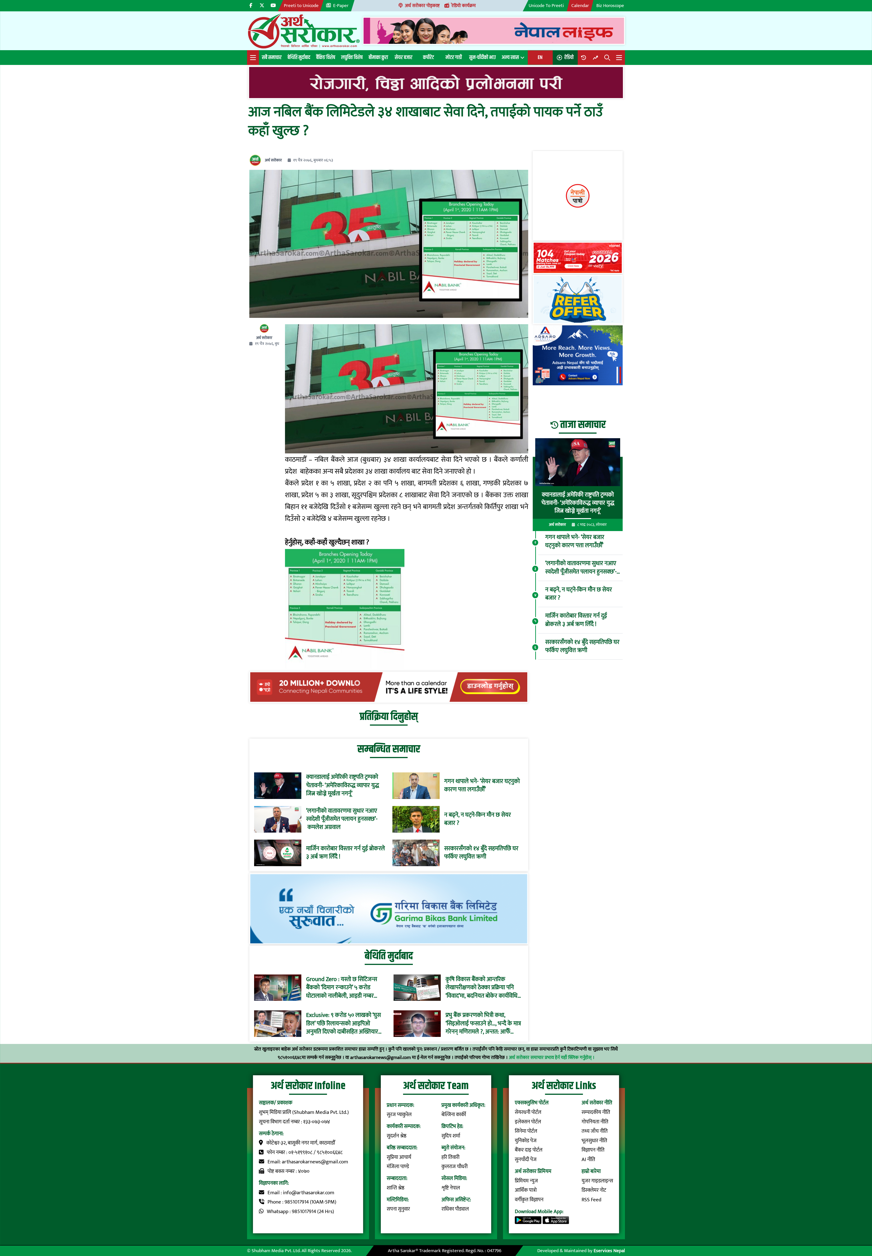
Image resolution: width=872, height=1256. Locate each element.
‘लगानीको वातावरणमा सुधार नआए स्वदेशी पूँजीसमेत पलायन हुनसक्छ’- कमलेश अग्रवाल (341, 819)
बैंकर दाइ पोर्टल (529, 1150)
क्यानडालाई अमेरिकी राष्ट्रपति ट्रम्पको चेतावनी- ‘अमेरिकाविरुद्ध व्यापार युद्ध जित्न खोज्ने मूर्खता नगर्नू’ (342, 785)
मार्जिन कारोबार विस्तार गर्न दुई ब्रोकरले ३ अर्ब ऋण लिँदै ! (345, 853)
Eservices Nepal (609, 1251)
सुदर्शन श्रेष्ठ (396, 1136)
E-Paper (341, 6)
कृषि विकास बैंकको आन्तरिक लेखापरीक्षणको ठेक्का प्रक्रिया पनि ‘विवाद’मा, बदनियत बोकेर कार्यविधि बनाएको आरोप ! (482, 987)
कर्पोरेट (428, 57)
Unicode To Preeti (546, 6)
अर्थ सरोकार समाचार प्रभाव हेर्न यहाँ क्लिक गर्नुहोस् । (552, 1057)
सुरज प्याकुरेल (399, 1114)
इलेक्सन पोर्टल (528, 1122)
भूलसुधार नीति (594, 1140)
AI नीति (588, 1159)
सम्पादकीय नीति (596, 1112)
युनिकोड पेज (526, 1140)
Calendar (580, 6)
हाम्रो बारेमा (591, 1171)
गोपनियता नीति (595, 1122)
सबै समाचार (272, 57)
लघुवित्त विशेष (352, 57)
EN (540, 57)
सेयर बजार (403, 57)
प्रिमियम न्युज (526, 1181)
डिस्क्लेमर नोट (594, 1190)
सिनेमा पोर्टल (526, 1131)
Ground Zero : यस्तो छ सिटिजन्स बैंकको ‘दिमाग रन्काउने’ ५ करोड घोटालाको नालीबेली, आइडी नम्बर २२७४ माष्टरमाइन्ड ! (341, 987)
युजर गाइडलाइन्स (597, 1181)
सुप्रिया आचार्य (399, 1157)
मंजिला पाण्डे (398, 1166)
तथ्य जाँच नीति (595, 1131)
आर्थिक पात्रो (526, 1190)
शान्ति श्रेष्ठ (395, 1188)
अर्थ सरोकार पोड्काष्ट (422, 6)
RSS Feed (591, 1199)
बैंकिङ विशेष (325, 57)
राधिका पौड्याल (455, 1209)
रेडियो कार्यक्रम (463, 6)
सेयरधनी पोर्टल (528, 1112)
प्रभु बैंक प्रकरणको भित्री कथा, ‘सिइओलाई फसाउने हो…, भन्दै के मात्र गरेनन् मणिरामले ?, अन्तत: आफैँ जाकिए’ (483, 1023)
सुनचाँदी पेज (526, 1159)
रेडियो (569, 57)
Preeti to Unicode (301, 6)
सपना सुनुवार (398, 1209)
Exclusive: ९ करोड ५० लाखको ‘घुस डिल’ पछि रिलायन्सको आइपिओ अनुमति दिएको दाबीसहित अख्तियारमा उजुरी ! (344, 1023)
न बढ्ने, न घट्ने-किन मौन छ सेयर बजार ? (477, 819)
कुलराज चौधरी (454, 1166)
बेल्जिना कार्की (453, 1114)
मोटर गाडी (454, 57)
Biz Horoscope (610, 6)
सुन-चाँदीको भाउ (482, 57)
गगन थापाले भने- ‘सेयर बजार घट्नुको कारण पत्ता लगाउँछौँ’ (482, 785)
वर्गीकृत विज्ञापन (529, 1199)
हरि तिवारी (450, 1157)
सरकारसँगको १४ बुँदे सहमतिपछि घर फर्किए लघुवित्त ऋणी (481, 853)
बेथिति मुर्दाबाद (298, 57)
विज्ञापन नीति (593, 1150)
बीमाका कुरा (378, 57)
